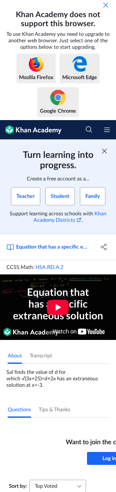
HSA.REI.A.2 (49, 267)
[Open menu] (107, 130)
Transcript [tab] (41, 355)
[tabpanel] (58, 376)
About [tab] (15, 355)
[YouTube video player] (58, 307)
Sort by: (18, 486)
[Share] (104, 247)
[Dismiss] (106, 5)
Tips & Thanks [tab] (54, 409)
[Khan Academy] (31, 129)
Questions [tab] (19, 409)
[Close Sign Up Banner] (104, 151)
